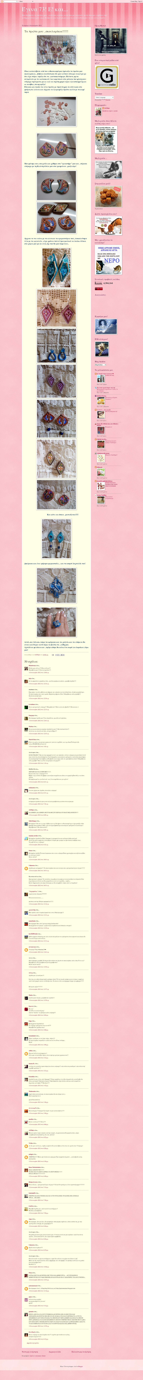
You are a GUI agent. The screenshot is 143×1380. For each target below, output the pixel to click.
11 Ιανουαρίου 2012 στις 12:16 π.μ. (39, 684)
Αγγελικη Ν (32, 1108)
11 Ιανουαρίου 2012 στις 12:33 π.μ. (39, 709)
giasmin (31, 1312)
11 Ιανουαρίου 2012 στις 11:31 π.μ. (39, 941)
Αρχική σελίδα (55, 1351)
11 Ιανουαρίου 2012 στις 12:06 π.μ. (39, 672)
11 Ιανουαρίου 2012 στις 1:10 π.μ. (38, 763)
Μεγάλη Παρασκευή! (111, 411)
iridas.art (99, 467)
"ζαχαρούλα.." (33, 891)
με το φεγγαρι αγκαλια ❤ (105, 374)
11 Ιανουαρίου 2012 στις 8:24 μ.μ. (38, 1226)
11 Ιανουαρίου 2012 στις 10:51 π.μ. (39, 870)
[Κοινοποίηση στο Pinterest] (64, 655)
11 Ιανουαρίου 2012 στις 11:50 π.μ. (39, 967)
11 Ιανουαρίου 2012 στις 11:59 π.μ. (39, 1000)
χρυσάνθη (32, 910)
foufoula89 (32, 1193)
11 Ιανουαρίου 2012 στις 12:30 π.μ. (39, 698)
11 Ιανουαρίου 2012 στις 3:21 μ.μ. (38, 1071)
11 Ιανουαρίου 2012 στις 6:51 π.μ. (38, 793)
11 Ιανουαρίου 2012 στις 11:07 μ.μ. (39, 1280)
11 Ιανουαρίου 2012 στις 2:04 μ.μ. (38, 1030)
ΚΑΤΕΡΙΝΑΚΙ (33, 934)
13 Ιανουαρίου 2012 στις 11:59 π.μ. (39, 1326)
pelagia (31, 1154)
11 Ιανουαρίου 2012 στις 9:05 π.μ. (38, 830)
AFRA (30, 1051)
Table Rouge (32, 821)
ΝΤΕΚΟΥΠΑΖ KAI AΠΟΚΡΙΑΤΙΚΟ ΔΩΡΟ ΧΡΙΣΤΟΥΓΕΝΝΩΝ (111, 484)
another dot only (109, 375)
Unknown (31, 865)
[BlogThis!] (58, 655)
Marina (31, 726)
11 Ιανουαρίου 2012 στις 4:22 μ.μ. (38, 1137)
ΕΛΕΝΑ (31, 1206)
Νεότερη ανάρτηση (30, 1351)
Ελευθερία (32, 1332)
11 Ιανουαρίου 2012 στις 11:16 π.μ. (39, 904)
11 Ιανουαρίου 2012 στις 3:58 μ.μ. (38, 1113)
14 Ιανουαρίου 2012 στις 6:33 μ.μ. (38, 1339)
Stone (30, 851)
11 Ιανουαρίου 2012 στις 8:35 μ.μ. (38, 1250)
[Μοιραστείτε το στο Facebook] (62, 655)
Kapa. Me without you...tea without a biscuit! (107, 424)
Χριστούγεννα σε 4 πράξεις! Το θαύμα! (110, 441)
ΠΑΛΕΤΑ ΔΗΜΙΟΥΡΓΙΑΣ (105, 481)
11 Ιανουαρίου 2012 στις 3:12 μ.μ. (38, 1058)
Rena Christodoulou (35, 1167)
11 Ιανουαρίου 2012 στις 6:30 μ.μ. (38, 1161)
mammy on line (33, 836)
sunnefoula (32, 921)
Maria (30, 995)
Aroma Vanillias (101, 495)
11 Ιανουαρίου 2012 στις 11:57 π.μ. (39, 989)
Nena (30, 1273)
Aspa (30, 1219)
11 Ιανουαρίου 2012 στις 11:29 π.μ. (39, 928)
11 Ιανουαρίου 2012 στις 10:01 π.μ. (39, 859)
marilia (31, 1119)
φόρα (30, 1297)
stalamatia (32, 788)
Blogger (80, 1366)
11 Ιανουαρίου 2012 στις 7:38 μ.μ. (38, 1200)
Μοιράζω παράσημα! (111, 455)
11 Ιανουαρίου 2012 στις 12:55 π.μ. (39, 733)
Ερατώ (31, 1006)
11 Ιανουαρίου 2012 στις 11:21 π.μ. (39, 915)
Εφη (30, 1021)
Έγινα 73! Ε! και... (45, 9)
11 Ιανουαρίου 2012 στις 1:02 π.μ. (38, 746)
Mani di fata (32, 739)
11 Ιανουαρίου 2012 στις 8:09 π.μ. (38, 815)
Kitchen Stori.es (101, 396)
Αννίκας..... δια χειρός (104, 410)
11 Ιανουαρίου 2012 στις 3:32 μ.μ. (38, 1085)
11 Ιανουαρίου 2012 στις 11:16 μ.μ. (39, 1291)
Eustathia (31, 1077)
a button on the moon (103, 453)
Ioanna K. (32, 1064)
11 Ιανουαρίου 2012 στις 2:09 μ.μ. (38, 1045)
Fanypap (31, 715)
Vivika (31, 1143)
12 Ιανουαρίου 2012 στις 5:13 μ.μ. (38, 1306)
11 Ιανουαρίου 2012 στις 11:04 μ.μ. (39, 1267)
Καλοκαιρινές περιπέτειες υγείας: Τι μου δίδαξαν (107, 390)
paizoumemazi (33, 1286)
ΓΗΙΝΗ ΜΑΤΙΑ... (102, 439)
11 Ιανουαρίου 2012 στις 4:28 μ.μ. (38, 1148)
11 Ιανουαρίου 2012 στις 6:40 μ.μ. (38, 1176)
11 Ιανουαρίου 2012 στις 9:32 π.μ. (38, 845)
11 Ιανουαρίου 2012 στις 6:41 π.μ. (38, 782)
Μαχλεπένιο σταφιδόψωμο (109, 497)
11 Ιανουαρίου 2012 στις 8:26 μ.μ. (38, 1239)
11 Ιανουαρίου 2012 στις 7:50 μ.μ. (38, 1213)
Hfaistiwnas (32, 666)
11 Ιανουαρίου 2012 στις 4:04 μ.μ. (38, 1124)
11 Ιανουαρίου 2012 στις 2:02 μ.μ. (38, 1015)
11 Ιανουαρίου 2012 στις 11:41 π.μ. (39, 952)
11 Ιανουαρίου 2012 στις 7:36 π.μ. (38, 804)
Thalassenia (32, 1091)
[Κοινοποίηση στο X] (60, 655)
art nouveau (32, 947)
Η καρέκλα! (108, 427)
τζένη (30, 973)
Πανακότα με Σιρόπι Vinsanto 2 (111, 398)
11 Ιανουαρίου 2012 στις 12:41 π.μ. (39, 720)
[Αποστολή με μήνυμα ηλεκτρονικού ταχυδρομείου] (56, 655)
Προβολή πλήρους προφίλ (110, 111)
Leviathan (32, 704)
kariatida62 (32, 1036)
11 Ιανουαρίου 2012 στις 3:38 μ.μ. (38, 1102)
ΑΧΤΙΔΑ (31, 810)
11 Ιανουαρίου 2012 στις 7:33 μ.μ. (38, 1187)
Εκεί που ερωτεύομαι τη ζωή (106, 388)
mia (30, 678)
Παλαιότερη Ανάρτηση (81, 1351)
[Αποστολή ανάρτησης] (52, 655)
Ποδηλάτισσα (33, 1182)
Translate (107, 100)
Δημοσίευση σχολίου (33, 1343)
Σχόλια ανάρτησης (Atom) (38, 1356)
